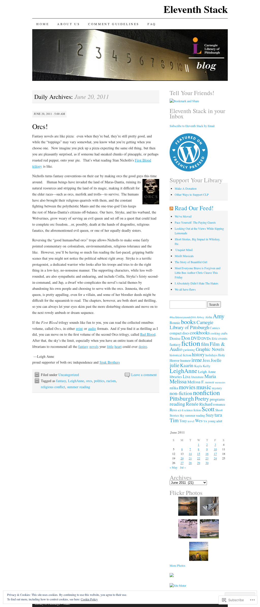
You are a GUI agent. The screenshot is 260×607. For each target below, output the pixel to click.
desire (143, 346)
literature (197, 376)
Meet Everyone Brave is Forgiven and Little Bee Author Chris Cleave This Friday (197, 272)
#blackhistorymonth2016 (183, 317)
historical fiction (180, 355)
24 (215, 458)
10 (215, 449)
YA (205, 421)
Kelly (206, 366)
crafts (224, 333)
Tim (174, 420)
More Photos (177, 565)
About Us (68, 24)
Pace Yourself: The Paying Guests (195, 222)
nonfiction (206, 392)
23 (206, 458)
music (203, 387)
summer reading (78, 386)
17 (215, 454)
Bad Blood (147, 334)
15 (198, 454)
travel (191, 421)
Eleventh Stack (196, 9)
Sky (182, 415)
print (79, 328)
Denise (175, 338)
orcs (89, 380)
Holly (221, 355)
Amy (218, 316)
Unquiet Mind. (184, 250)
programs (217, 399)
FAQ (152, 24)
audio (92, 328)
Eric (215, 338)
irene (196, 359)
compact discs (179, 333)
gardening (189, 350)
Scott (208, 409)
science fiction (192, 410)
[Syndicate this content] (171, 208)
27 (182, 463)
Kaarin (186, 365)
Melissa (178, 381)
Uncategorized (68, 374)
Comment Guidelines (113, 24)
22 (198, 458)
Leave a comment (144, 374)
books (188, 321)
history (198, 354)
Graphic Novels (210, 349)
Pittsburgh (182, 398)
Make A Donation (186, 188)
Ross (173, 409)
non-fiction (181, 393)
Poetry (202, 398)
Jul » (183, 467)
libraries (176, 376)
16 (206, 454)
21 (190, 458)
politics (99, 380)
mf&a (174, 387)
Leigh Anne (207, 371)
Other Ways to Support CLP (192, 194)
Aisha (208, 317)
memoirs (220, 382)
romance (219, 404)
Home (42, 24)
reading (177, 403)
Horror (175, 360)
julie (174, 365)
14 (190, 454)
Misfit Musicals (184, 256)
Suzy (210, 415)
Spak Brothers (110, 362)
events (222, 338)
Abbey (200, 317)
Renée (192, 404)
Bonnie (175, 322)
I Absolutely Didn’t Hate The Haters (196, 283)
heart (118, 346)
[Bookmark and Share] (184, 101)
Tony (183, 420)
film (205, 344)
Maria (210, 376)
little (110, 346)
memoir (209, 382)
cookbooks (200, 333)
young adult (215, 421)
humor (185, 360)
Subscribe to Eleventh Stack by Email (192, 126)
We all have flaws (185, 289)
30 (206, 463)
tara (218, 414)
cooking (215, 333)
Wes (199, 420)
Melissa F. (195, 382)
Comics (215, 328)
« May (173, 467)
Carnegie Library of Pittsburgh (191, 324)
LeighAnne (76, 380)
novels (94, 346)
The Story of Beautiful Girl (191, 262)
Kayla (198, 366)
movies (187, 387)
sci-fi (180, 410)
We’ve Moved (183, 216)
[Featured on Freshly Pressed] (189, 170)
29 (198, 463)
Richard (205, 404)
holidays (211, 355)
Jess (206, 360)
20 (182, 458)
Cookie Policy (89, 599)
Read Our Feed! (194, 208)
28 (190, 463)
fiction (190, 343)
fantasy (83, 346)
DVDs (206, 338)
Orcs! (40, 126)
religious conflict (53, 386)
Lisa (186, 376)
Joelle (216, 360)
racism (111, 380)
